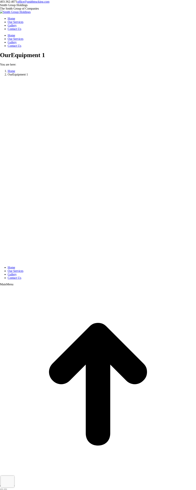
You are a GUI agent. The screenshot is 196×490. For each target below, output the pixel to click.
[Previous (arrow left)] (1, 489)
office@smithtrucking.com (33, 1)
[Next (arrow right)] (5, 489)
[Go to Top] (98, 481)
